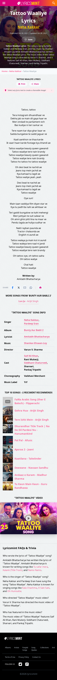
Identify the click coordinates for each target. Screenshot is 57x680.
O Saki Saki (44, 587)
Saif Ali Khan (31, 355)
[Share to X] (18, 287)
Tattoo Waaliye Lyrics (29, 79)
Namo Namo (34, 570)
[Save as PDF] (40, 287)
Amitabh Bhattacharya (37, 336)
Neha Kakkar (28, 26)
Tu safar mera (40, 566)
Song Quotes (34, 648)
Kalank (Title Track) (12, 570)
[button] (4, 3)
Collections (44, 647)
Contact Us (36, 657)
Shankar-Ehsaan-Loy (35, 343)
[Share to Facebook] (12, 287)
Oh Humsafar (14, 591)
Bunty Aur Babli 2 (33, 330)
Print (23, 84)
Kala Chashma (29, 587)
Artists (16, 647)
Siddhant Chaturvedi (35, 362)
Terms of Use (10, 657)
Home (4, 71)
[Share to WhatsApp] (30, 287)
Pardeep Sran (31, 323)
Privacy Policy (24, 657)
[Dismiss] (52, 90)
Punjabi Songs (25, 648)
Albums (8, 647)
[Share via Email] (24, 287)
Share (36, 84)
